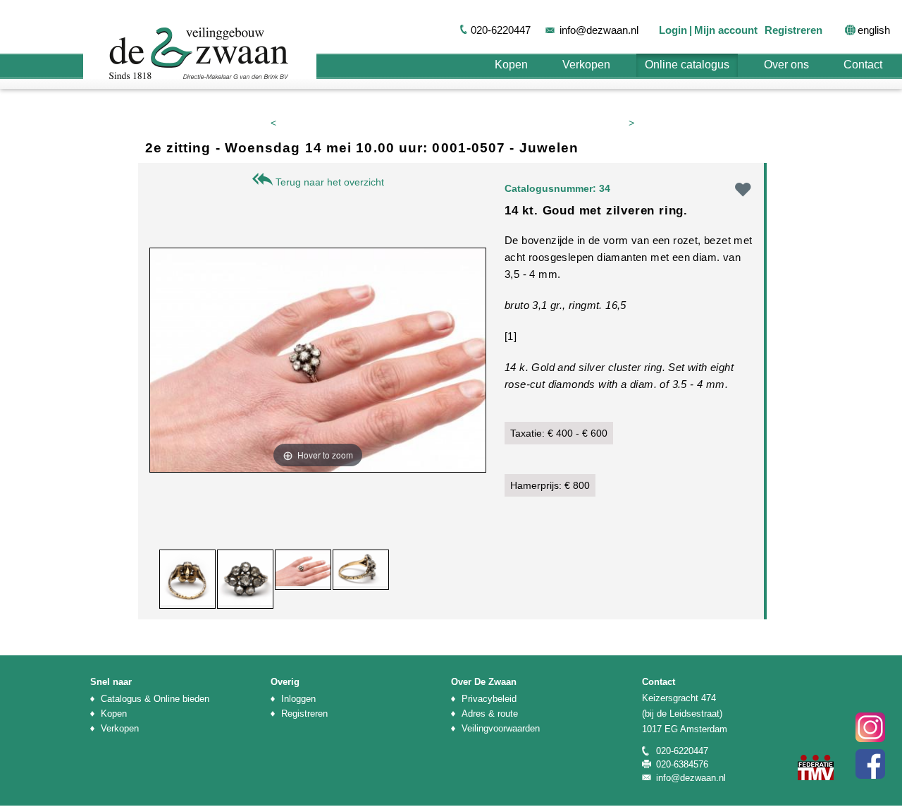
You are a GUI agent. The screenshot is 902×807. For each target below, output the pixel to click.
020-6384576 (682, 764)
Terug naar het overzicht (328, 182)
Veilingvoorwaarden (501, 728)
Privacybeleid (489, 698)
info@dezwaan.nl (599, 30)
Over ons (786, 65)
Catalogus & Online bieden (155, 698)
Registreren (793, 30)
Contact (863, 65)
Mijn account (726, 30)
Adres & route (490, 713)
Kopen (511, 65)
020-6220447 (501, 30)
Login (673, 30)
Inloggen (298, 698)
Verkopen (586, 65)
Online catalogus (687, 65)
